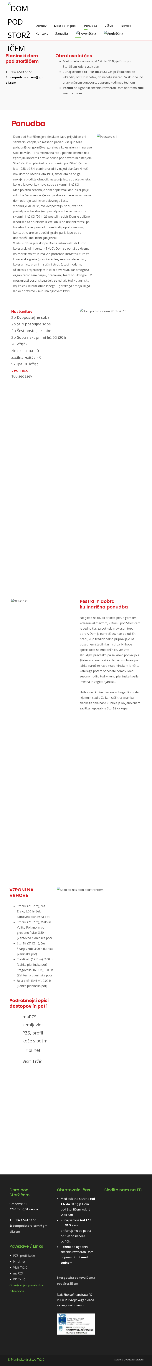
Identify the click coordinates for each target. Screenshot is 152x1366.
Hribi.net (19, 1262)
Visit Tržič (20, 1267)
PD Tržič (19, 1279)
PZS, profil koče (24, 1256)
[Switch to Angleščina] (113, 34)
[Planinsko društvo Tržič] (19, 28)
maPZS (18, 1273)
